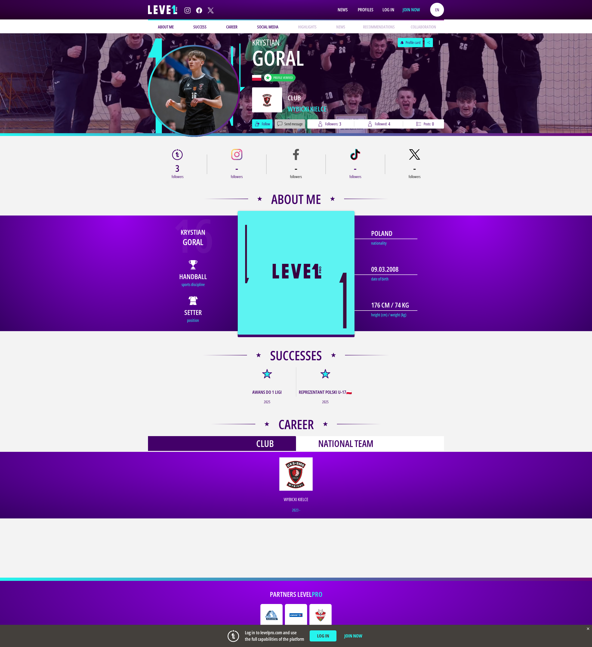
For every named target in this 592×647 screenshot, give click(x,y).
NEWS (340, 27)
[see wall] (194, 91)
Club (265, 443)
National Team (345, 443)
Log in (388, 9)
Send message (293, 123)
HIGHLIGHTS (307, 27)
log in (323, 636)
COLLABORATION (423, 27)
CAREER (231, 27)
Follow (266, 123)
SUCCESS (200, 27)
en (437, 9)
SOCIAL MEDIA (267, 27)
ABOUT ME (166, 27)
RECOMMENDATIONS (379, 27)
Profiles (365, 9)
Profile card (410, 42)
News (343, 9)
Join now (411, 9)
